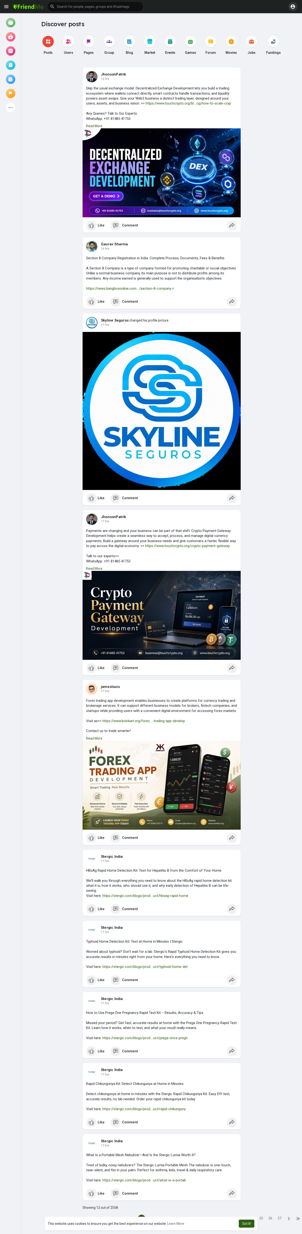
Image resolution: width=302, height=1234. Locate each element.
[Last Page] (298, 1218)
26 (270, 1218)
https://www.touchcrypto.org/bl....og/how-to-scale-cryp (188, 103)
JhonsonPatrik (113, 74)
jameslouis (110, 687)
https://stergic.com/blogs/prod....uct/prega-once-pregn (145, 1038)
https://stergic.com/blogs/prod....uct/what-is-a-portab (144, 1180)
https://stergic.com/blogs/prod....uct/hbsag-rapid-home (145, 896)
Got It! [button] (246, 1224)
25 (261, 1218)
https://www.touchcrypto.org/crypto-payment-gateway (187, 546)
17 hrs (105, 324)
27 (279, 1218)
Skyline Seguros (115, 320)
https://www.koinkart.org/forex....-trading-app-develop (143, 721)
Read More (94, 126)
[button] (95, 6)
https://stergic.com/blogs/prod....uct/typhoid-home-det (145, 967)
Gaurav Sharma (114, 244)
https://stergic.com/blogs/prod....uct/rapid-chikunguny (144, 1109)
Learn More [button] (175, 1224)
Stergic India (112, 856)
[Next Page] (289, 1218)
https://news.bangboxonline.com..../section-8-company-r (130, 288)
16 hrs (105, 78)
